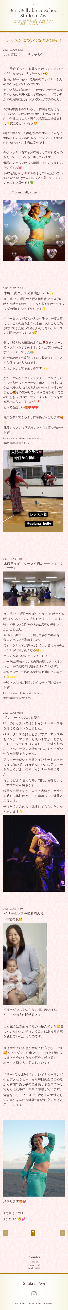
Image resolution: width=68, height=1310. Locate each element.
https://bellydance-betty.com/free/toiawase (22, 438)
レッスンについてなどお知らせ (34, 40)
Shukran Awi (34, 1283)
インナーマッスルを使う (22, 718)
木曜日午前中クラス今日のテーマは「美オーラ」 (33, 566)
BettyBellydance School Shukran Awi (34, 13)
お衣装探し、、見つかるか (24, 55)
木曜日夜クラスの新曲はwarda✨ (29, 293)
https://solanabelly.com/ (20, 192)
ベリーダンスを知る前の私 (24, 913)
